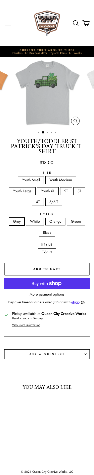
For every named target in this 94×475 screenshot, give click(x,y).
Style (47, 244)
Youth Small (31, 180)
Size (47, 172)
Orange (55, 221)
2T (66, 191)
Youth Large (22, 191)
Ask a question (46, 354)
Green (76, 221)
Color (47, 214)
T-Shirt (47, 252)
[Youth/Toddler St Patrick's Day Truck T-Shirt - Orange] (20, 452)
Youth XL (48, 191)
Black (47, 232)
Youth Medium (60, 180)
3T (79, 191)
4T (38, 202)
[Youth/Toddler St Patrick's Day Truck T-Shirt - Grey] (9, 452)
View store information (26, 324)
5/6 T (53, 202)
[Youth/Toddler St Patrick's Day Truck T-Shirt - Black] (32, 452)
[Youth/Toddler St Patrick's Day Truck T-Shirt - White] (15, 452)
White (35, 221)
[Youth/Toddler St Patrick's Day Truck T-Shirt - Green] (26, 452)
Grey (17, 221)
